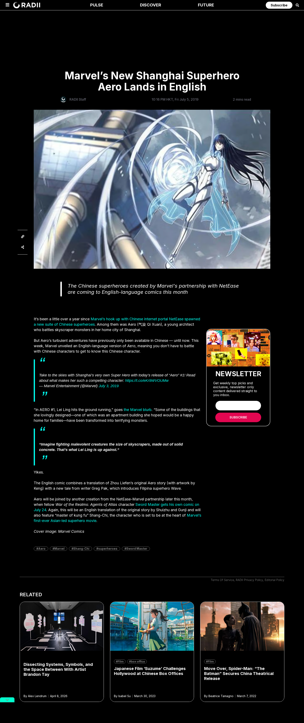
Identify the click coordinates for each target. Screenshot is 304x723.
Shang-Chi (81, 548)
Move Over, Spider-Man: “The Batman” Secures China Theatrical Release (239, 673)
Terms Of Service (222, 580)
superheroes (107, 548)
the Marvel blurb (138, 409)
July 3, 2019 (109, 386)
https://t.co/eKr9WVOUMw (147, 380)
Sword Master (136, 548)
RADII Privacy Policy (249, 580)
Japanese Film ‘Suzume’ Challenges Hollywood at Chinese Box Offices (150, 671)
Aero (41, 548)
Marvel (59, 548)
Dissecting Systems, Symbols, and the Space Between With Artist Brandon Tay (58, 669)
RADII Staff (77, 99)
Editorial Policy (274, 580)
